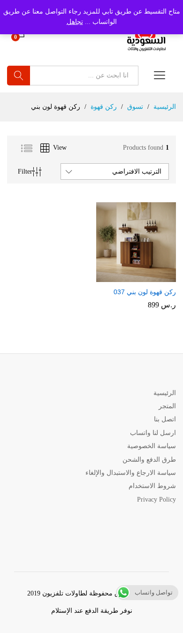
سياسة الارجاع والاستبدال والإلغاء (130, 472)
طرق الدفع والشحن (149, 459)
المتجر (167, 406)
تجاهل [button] (75, 21)
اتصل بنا (165, 419)
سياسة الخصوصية (151, 446)
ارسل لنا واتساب (153, 432)
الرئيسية (164, 393)
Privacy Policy (156, 499)
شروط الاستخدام (152, 485)
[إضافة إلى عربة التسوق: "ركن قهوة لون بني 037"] (144, 276)
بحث (18, 75)
